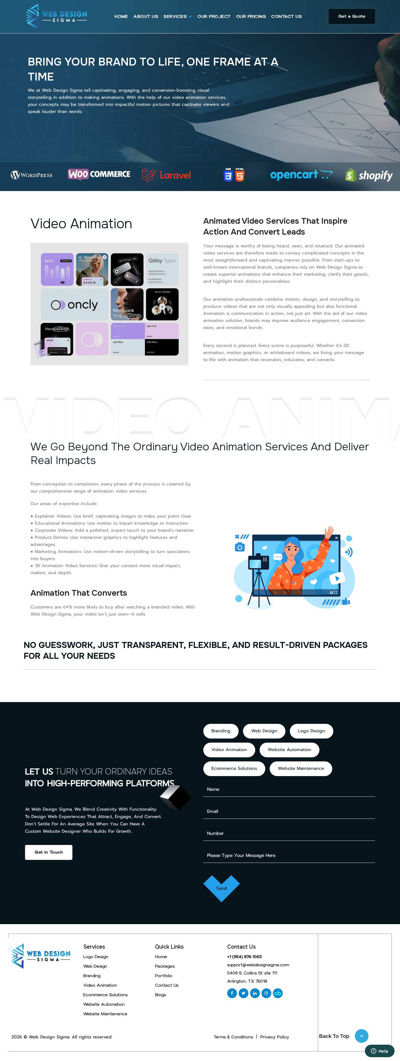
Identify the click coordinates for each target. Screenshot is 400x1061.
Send (221, 888)
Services (175, 16)
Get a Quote (352, 16)
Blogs (160, 994)
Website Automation (289, 750)
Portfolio (164, 975)
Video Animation (229, 750)
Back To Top (334, 1036)
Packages (165, 966)
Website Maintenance (301, 769)
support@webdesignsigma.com (258, 964)
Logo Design (311, 731)
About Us (145, 16)
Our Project (214, 16)
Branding (220, 731)
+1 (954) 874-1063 (244, 956)
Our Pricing (251, 16)
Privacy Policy (274, 1037)
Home (121, 16)
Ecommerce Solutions (234, 769)
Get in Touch (49, 852)
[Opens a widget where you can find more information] (380, 1051)
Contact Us (286, 16)
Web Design (264, 731)
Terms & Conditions (233, 1037)
